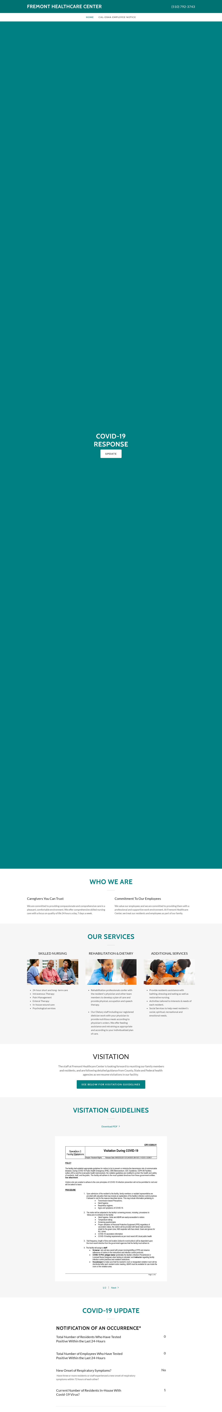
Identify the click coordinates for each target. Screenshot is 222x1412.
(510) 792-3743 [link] (183, 7)
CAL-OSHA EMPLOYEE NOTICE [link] (117, 17)
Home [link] (90, 17)
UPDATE (111, 453)
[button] (115, 1287)
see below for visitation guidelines (111, 1084)
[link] (69, 7)
